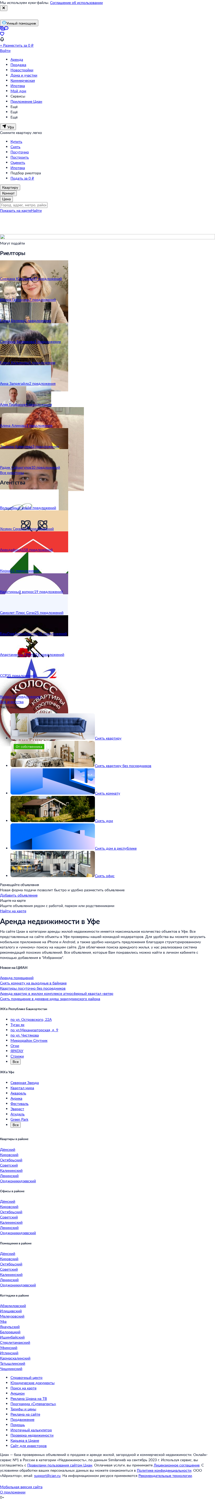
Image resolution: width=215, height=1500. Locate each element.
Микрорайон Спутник (28, 1040)
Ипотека (17, 85)
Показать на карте (15, 210)
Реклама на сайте (25, 1414)
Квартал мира (22, 1087)
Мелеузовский (12, 1316)
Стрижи (17, 1056)
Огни (14, 1045)
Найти (36, 210)
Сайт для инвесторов (28, 1445)
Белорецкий (10, 1331)
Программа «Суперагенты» (33, 1403)
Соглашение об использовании (76, 2)
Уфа (3, 1321)
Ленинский (9, 1175)
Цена (6, 198)
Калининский (11, 1170)
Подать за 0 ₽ (22, 178)
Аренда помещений (17, 977)
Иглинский (9, 1352)
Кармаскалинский (15, 1358)
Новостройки (21, 69)
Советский (9, 1165)
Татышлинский (12, 1363)
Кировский (9, 1154)
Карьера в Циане (24, 1440)
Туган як (17, 1024)
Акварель (18, 1093)
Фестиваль (19, 1103)
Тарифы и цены (23, 1408)
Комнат (8, 193)
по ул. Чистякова (24, 1035)
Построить (19, 157)
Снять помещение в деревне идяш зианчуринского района (50, 998)
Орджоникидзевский (18, 1180)
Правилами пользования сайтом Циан (59, 1465)
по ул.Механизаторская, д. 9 (34, 1029)
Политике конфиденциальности (164, 1470)
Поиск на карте (23, 1387)
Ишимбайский (12, 1337)
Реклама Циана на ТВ (28, 1398)
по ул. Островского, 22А (31, 1019)
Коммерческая (22, 80)
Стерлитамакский (15, 1342)
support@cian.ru (47, 1475)
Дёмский (7, 1149)
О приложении (12, 1492)
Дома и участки (23, 75)
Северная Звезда (24, 1082)
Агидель (17, 1113)
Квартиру (10, 187)
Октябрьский (11, 1159)
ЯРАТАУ (16, 1050)
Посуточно (19, 151)
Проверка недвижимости (31, 1435)
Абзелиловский (13, 1305)
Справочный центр (26, 1377)
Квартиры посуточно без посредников (33, 988)
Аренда (16, 59)
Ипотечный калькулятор (31, 1429)
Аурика (16, 1098)
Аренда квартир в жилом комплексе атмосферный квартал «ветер (56, 993)
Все (16, 1061)
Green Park (19, 1119)
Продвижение (22, 1419)
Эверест (17, 1108)
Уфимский (8, 1347)
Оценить (17, 162)
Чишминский (11, 1368)
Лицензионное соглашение (177, 1465)
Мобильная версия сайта (21, 1486)
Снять (15, 146)
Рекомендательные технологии (165, 1475)
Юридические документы (32, 1382)
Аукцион (17, 1393)
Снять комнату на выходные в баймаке (33, 982)
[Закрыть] (3, 8)
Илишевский (11, 1310)
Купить (16, 141)
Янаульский (10, 1326)
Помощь (17, 1424)
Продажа (18, 64)
